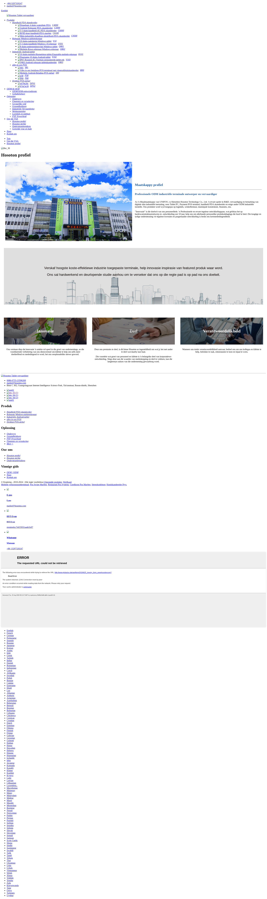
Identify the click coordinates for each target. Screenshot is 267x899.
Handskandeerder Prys (116, 484)
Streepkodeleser (98, 484)
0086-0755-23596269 (16, 380)
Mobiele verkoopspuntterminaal (15, 484)
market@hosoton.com (16, 6)
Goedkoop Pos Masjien (80, 484)
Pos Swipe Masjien (38, 484)
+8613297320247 (14, 3)
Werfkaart (67, 482)
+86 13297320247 (15, 548)
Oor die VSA (12, 141)
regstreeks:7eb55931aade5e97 (20, 527)
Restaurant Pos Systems (58, 484)
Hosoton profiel (13, 143)
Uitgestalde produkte (53, 482)
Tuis (8, 138)
